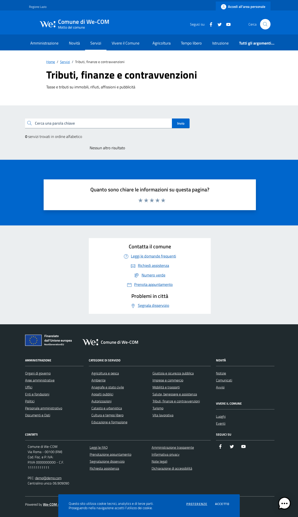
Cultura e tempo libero (107, 415)
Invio (180, 123)
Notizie (221, 373)
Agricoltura (161, 43)
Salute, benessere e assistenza (174, 394)
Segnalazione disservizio (107, 461)
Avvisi (220, 387)
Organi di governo (38, 373)
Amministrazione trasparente (173, 447)
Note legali (159, 461)
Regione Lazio (37, 6)
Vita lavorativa (162, 415)
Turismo (157, 408)
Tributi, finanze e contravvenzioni (176, 401)
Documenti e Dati (37, 415)
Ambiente (98, 380)
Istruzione (220, 43)
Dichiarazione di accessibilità (172, 468)
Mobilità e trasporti (166, 387)
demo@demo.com (48, 478)
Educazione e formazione (109, 422)
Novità (74, 43)
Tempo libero (191, 43)
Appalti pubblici (102, 394)
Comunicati (224, 380)
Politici (29, 401)
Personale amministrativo (43, 408)
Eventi (220, 423)
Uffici (28, 387)
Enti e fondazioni (37, 394)
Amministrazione (44, 43)
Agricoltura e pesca (105, 373)
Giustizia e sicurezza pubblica (173, 373)
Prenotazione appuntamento (110, 454)
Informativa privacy (166, 454)
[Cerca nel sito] (265, 24)
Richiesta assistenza (104, 468)
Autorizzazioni (101, 401)
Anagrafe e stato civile (107, 387)
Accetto (222, 503)
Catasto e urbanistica (106, 408)
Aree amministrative (40, 380)
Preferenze (196, 503)
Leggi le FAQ (99, 447)
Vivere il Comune (125, 43)
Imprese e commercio (167, 380)
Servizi (95, 43)
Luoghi (221, 416)
